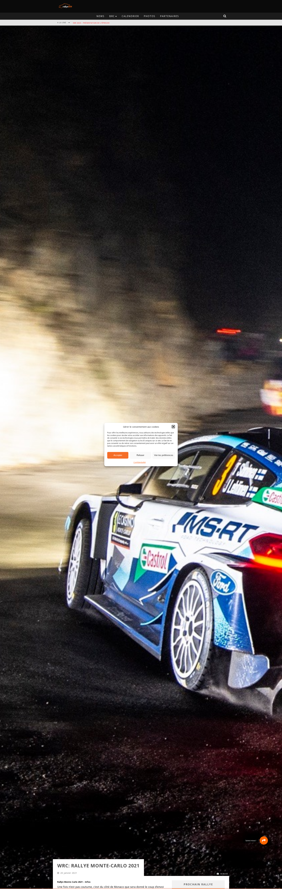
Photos (149, 16)
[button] (173, 426)
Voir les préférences (163, 455)
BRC (112, 16)
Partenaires (169, 16)
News (100, 16)
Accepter (118, 455)
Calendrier (130, 16)
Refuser (140, 455)
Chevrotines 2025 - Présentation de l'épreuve (96, 23)
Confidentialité (140, 462)
